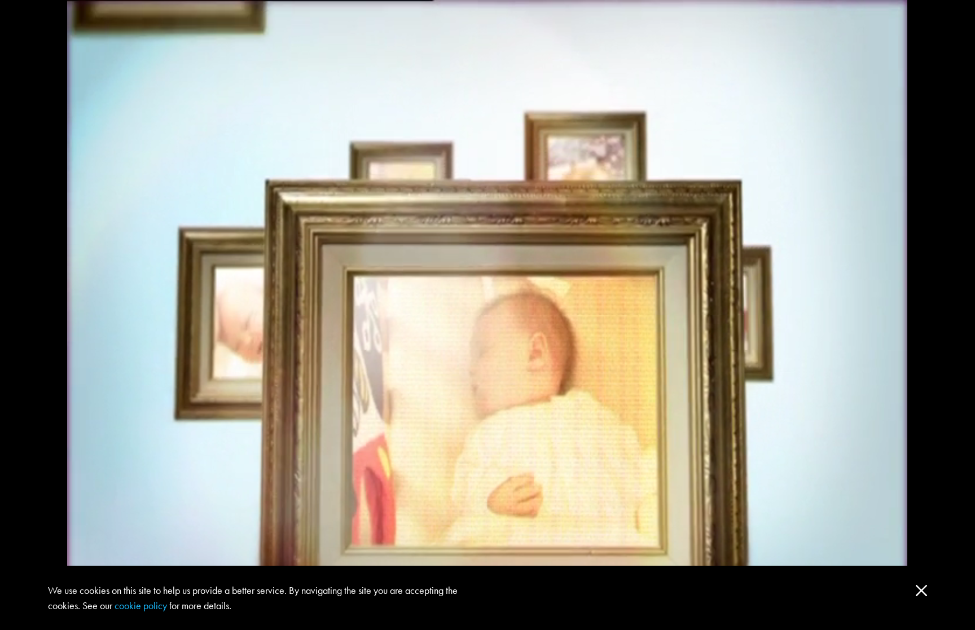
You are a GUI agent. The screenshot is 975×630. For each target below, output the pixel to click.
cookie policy (141, 605)
